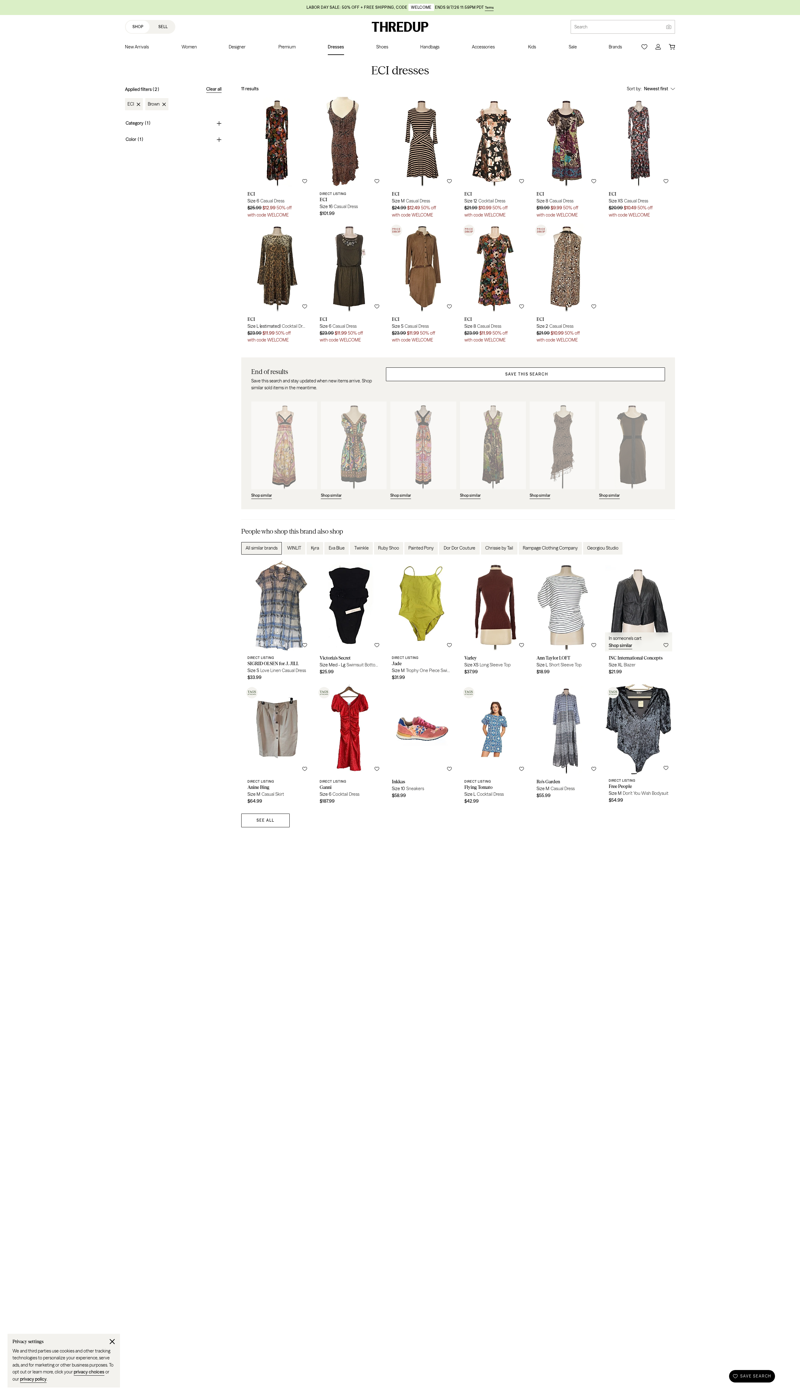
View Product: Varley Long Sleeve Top (494, 622)
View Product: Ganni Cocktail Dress (349, 746)
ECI (131, 104)
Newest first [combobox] (656, 89)
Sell (163, 26)
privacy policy (33, 1379)
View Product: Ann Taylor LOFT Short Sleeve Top (566, 622)
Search (581, 27)
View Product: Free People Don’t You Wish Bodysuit (638, 746)
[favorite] (304, 181)
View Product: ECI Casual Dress (277, 159)
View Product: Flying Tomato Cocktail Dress (494, 746)
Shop (137, 26)
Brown (154, 104)
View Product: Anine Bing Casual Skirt (277, 746)
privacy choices (89, 1372)
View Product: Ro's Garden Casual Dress (566, 746)
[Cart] (672, 47)
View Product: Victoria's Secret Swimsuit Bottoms (349, 622)
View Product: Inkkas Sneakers (422, 746)
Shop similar (620, 645)
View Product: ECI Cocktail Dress (494, 159)
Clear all (214, 89)
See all (265, 820)
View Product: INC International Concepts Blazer (638, 622)
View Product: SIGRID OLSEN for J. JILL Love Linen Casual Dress (277, 622)
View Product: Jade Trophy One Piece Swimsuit (422, 622)
